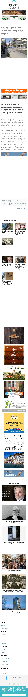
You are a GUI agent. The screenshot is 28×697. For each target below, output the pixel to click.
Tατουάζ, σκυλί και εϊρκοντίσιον (14, 570)
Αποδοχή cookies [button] (20, 694)
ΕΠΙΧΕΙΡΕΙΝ (3, 650)
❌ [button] (27, 687)
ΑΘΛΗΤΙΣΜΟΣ (3, 662)
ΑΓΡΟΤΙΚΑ (3, 649)
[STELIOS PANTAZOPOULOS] (14, 443)
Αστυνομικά (9, 197)
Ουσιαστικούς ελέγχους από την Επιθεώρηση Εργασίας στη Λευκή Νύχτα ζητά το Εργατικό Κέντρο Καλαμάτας (7, 282)
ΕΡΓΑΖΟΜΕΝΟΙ (4, 634)
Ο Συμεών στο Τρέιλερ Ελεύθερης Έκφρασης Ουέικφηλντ (14, 522)
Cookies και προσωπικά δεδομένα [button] (10, 691)
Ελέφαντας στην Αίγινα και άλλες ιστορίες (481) (7, 246)
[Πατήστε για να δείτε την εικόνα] (14, 47)
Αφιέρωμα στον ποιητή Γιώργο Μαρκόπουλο (7, 265)
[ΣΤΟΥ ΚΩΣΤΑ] (14, 373)
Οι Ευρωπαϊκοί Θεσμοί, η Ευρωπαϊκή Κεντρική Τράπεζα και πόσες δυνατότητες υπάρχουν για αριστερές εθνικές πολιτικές (14, 611)
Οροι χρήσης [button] (21, 691)
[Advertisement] (14, 73)
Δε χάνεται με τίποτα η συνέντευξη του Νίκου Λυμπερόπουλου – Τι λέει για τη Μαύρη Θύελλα (20, 232)
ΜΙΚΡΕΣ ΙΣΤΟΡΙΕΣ (4, 665)
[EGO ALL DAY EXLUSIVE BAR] (14, 13)
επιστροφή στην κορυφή (21, 208)
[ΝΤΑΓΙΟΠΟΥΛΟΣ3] (14, 91)
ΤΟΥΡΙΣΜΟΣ (3, 652)
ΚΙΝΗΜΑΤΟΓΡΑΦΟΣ (4, 661)
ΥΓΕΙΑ (2, 637)
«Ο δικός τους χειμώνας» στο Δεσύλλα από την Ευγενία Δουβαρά (14, 543)
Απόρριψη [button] (7, 694)
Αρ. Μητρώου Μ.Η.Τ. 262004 (15, 677)
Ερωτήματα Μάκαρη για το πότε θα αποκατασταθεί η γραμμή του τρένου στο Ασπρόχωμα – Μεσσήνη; (20, 267)
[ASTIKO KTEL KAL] (14, 423)
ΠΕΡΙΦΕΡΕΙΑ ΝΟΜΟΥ (5, 628)
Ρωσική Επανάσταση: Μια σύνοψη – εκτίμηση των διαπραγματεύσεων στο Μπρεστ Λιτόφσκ (14, 591)
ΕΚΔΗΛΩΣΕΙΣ (3, 659)
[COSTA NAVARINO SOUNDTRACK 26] (14, 355)
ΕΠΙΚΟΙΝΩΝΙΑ (3, 673)
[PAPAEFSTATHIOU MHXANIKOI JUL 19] (14, 460)
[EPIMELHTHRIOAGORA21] (14, 473)
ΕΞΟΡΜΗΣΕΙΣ (3, 643)
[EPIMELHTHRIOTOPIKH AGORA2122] (14, 154)
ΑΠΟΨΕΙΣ (3, 640)
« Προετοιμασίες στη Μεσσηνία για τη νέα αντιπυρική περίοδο (13, 202)
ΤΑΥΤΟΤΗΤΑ (3, 671)
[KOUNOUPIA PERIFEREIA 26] (14, 390)
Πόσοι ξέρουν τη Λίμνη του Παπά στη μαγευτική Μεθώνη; (7, 231)
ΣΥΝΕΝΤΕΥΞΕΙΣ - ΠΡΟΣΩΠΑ (6, 664)
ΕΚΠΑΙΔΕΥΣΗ (3, 635)
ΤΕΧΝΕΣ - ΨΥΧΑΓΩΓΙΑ (5, 658)
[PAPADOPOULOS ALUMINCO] (14, 97)
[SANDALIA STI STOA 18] (14, 336)
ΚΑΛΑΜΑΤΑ (3, 625)
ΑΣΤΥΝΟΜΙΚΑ (3, 638)
